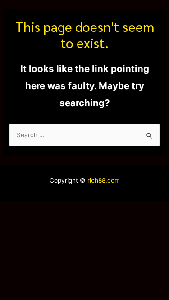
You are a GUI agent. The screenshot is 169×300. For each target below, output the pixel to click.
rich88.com (103, 180)
